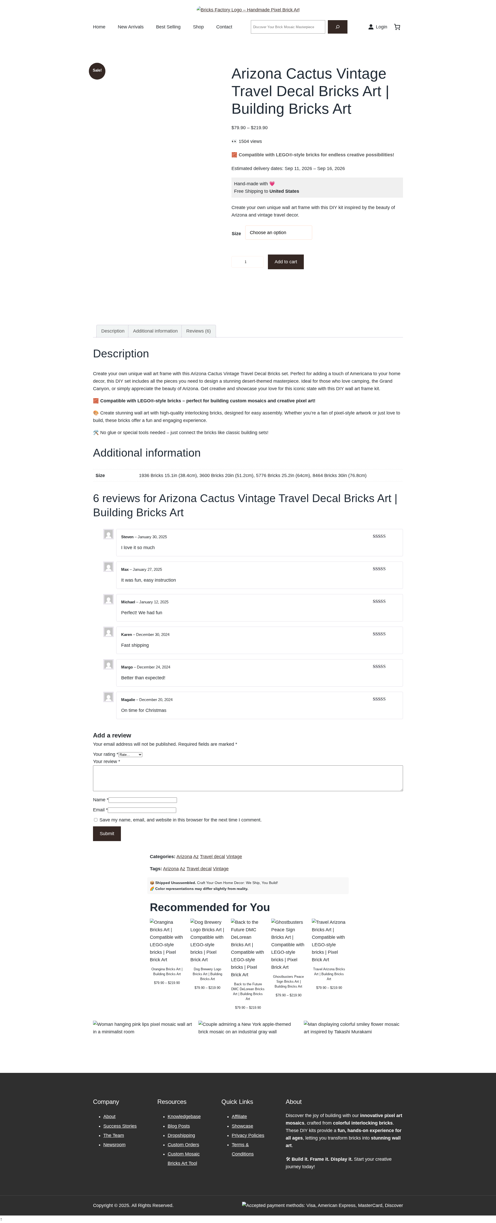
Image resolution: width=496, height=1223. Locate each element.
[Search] (337, 27)
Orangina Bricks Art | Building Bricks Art (166, 971)
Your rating (105, 754)
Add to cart (286, 261)
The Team (113, 1135)
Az (196, 856)
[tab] (112, 331)
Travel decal (212, 856)
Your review (106, 761)
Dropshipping (181, 1135)
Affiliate (239, 1116)
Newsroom (114, 1144)
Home (99, 26)
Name (101, 799)
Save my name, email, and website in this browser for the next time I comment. (180, 819)
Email (100, 809)
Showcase (242, 1126)
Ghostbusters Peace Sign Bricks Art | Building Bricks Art (288, 981)
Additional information (155, 331)
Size (236, 233)
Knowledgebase (184, 1116)
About (109, 1116)
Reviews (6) (198, 331)
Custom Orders (183, 1144)
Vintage (234, 856)
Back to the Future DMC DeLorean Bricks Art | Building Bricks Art (248, 991)
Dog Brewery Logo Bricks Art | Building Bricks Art (207, 974)
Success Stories (120, 1126)
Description (113, 331)
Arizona (184, 856)
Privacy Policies (248, 1135)
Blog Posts (179, 1126)
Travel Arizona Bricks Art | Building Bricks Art (329, 974)
